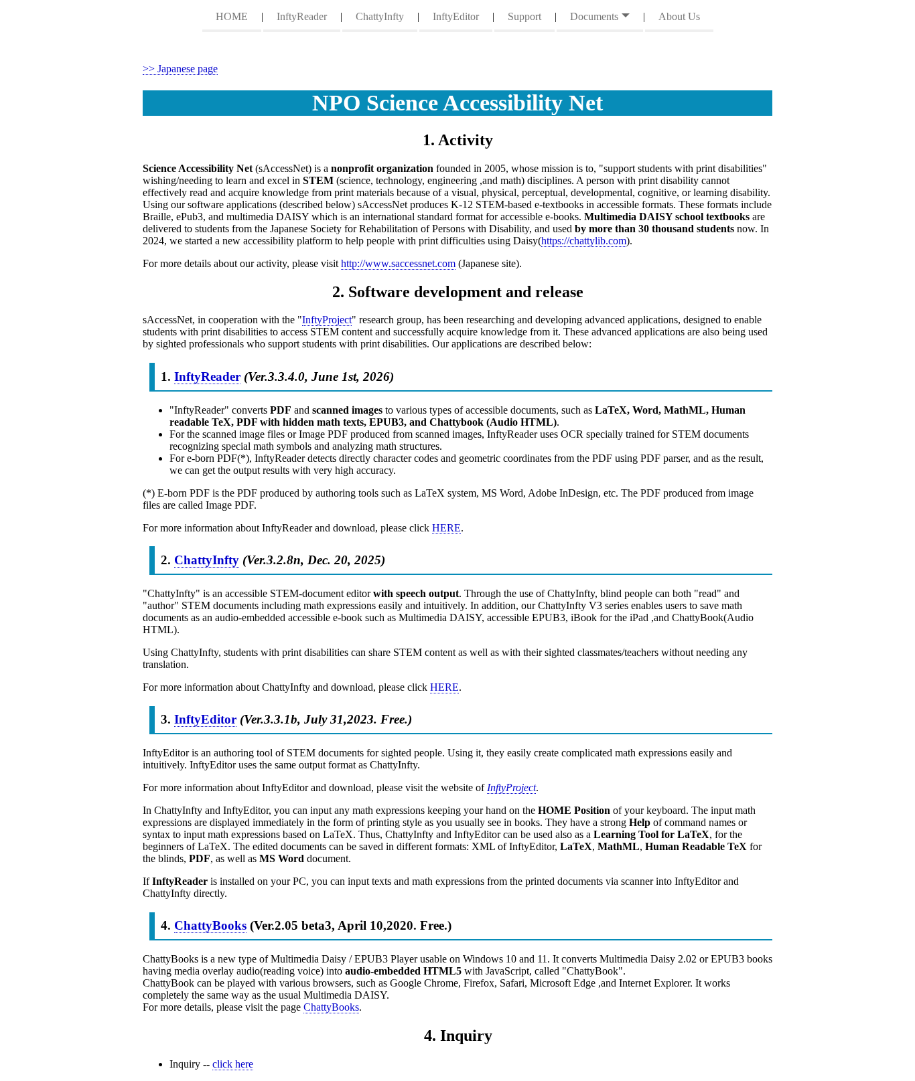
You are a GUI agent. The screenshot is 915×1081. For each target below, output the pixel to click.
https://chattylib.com (583, 240)
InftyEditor (456, 16)
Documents (594, 16)
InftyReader (302, 16)
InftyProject (327, 319)
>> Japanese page (180, 68)
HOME (232, 16)
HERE (446, 527)
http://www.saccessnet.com (398, 263)
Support (524, 16)
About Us (679, 16)
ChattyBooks (210, 925)
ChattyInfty (380, 16)
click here (232, 1064)
